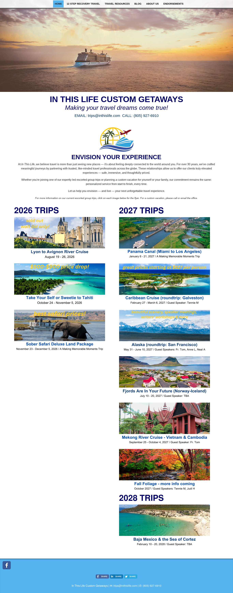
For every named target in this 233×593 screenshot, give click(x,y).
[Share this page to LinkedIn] (116, 576)
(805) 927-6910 (152, 586)
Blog (137, 4)
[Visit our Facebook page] (7, 565)
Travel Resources (117, 4)
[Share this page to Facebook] (102, 576)
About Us (152, 4)
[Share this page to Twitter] (130, 576)
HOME (58, 4)
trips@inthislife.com (125, 586)
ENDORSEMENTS (173, 4)
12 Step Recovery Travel (83, 4)
